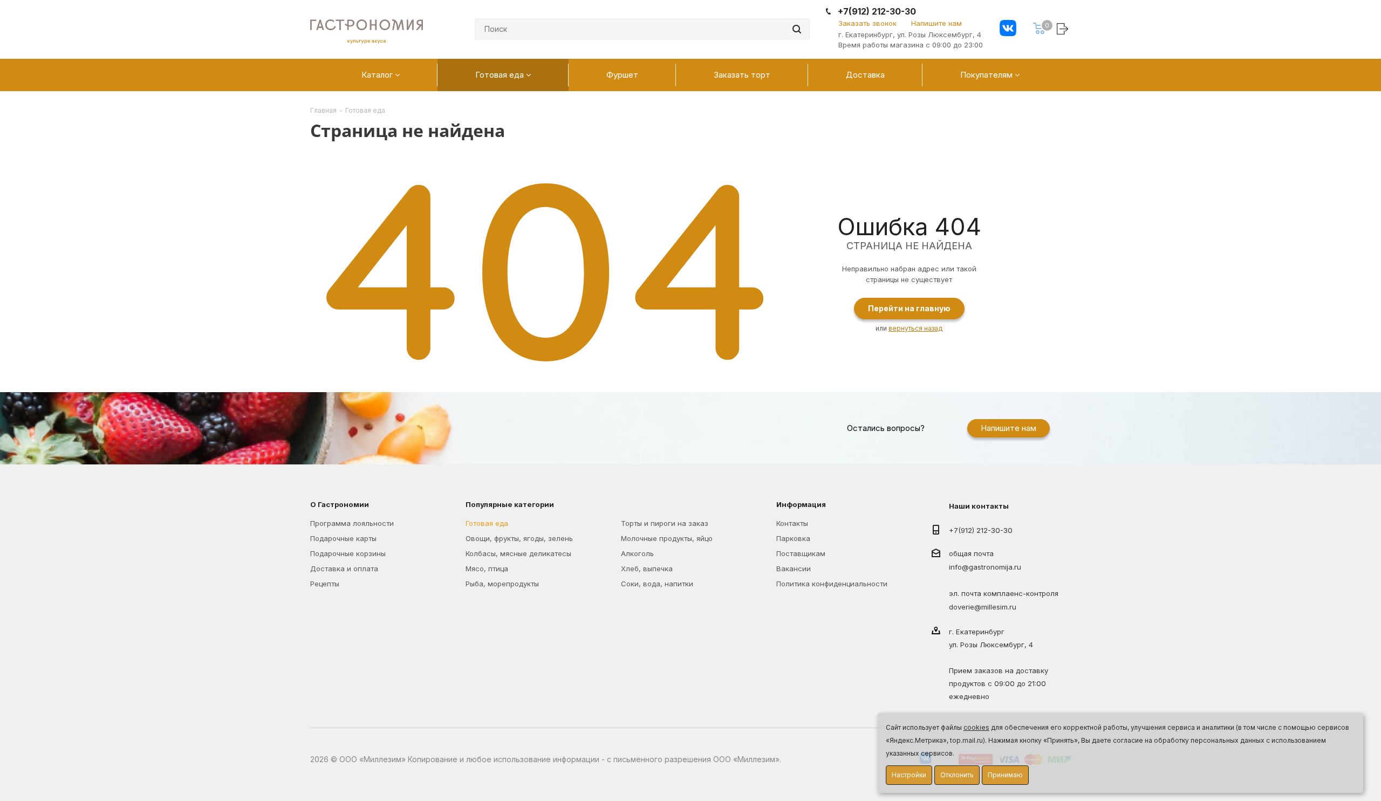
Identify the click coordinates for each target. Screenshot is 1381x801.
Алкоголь (637, 553)
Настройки (909, 775)
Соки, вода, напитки (657, 583)
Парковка (793, 538)
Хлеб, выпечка (647, 568)
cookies (976, 727)
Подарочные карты (343, 538)
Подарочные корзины (348, 553)
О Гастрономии (339, 504)
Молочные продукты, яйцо (667, 538)
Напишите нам (936, 23)
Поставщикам (800, 553)
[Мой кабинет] (1064, 28)
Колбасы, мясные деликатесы (518, 553)
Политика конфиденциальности (831, 583)
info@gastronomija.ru (985, 567)
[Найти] (797, 29)
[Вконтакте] (1008, 29)
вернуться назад (915, 328)
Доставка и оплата (344, 568)
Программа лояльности (352, 523)
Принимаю (1005, 775)
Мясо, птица (487, 568)
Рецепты (324, 583)
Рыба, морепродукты (502, 583)
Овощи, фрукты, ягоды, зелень (519, 538)
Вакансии (793, 568)
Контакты (792, 523)
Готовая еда (487, 523)
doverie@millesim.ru (982, 607)
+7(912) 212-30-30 (877, 11)
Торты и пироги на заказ (664, 523)
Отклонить (957, 775)
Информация (801, 504)
